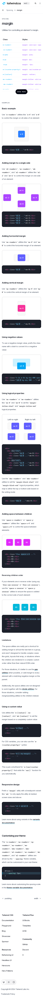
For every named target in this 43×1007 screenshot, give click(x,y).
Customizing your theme (13, 835)
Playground (6, 926)
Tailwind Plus (28, 915)
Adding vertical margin (12, 283)
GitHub (25, 944)
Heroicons (6, 966)
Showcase (6, 936)
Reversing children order (12, 575)
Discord (25, 950)
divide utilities (28, 689)
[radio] (3, 982)
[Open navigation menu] (3, 10)
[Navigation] (40, 3)
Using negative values (12, 337)
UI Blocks (26, 920)
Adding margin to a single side (16, 163)
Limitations (6, 640)
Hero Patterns (7, 971)
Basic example (9, 108)
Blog (3, 931)
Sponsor (5, 941)
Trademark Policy (8, 994)
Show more (21, 92)
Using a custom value (12, 706)
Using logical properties (13, 393)
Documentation (8, 920)
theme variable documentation (20, 888)
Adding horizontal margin (14, 236)
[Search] (35, 3)
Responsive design (11, 784)
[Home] (11, 3)
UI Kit (24, 931)
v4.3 (25, 3)
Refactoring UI (7, 955)
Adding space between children (17, 514)
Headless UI (6, 960)
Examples (6, 103)
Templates (26, 926)
